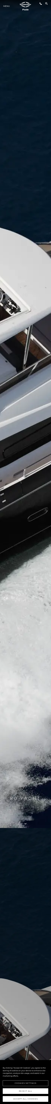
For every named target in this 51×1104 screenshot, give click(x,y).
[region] (25, 1082)
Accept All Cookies (25, 1099)
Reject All (25, 1091)
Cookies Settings (25, 1083)
